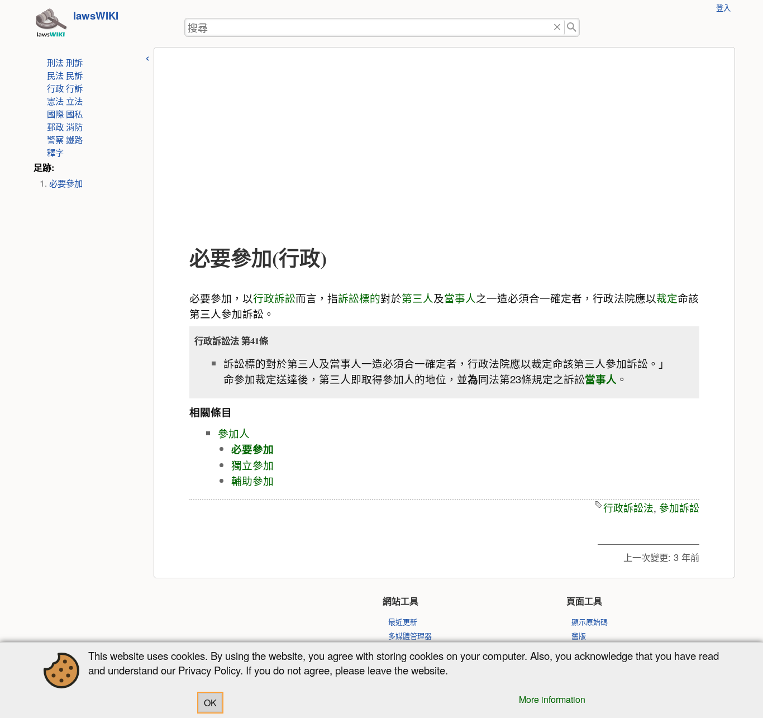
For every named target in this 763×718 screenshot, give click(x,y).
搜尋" (572, 28)
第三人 (417, 298)
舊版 (578, 635)
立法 (74, 100)
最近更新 (402, 621)
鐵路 (74, 139)
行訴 (74, 88)
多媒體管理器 (410, 635)
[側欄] (147, 56)
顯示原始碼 (589, 621)
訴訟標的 (359, 298)
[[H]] (51, 25)
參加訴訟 (679, 508)
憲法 (55, 100)
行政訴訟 (274, 298)
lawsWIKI (95, 15)
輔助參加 (252, 480)
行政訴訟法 (628, 508)
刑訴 (74, 62)
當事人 (460, 298)
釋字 (55, 152)
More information (552, 699)
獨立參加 (252, 465)
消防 (74, 126)
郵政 (55, 126)
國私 (74, 113)
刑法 (55, 62)
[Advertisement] (444, 147)
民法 (55, 75)
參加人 (234, 433)
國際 (55, 113)
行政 (55, 88)
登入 (723, 7)
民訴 (74, 75)
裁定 (667, 298)
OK (210, 702)
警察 (55, 139)
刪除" (557, 28)
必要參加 (66, 183)
